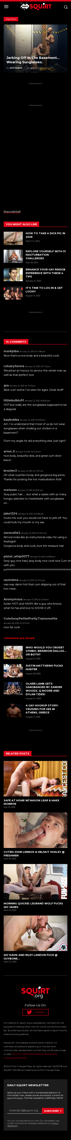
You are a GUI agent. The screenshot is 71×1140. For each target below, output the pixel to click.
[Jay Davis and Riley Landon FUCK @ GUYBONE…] (35, 933)
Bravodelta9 (12, 211)
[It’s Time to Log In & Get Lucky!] (13, 293)
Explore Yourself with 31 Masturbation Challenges (46, 255)
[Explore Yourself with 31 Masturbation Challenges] (13, 256)
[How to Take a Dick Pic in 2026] (13, 238)
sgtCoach (16, 68)
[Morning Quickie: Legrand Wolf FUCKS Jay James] (35, 881)
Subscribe (51, 1110)
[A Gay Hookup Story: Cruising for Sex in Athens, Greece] (13, 710)
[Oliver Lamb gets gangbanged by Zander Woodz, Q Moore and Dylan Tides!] (13, 688)
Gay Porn (11, 19)
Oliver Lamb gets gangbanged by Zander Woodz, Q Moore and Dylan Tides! (44, 689)
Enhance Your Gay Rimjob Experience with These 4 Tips (45, 273)
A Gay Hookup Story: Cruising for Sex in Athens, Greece (42, 709)
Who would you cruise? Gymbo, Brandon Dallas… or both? (46, 651)
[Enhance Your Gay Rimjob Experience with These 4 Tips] (13, 274)
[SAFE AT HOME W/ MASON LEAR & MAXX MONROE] (35, 778)
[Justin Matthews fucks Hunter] (13, 670)
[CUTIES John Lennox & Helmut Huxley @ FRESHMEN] (35, 830)
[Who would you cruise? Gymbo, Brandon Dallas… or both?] (13, 652)
